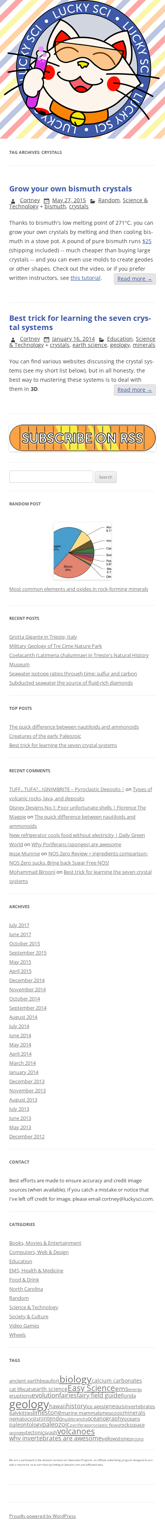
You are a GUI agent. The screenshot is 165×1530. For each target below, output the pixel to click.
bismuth (55, 206)
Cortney (30, 200)
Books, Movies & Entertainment (45, 1242)
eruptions (20, 1395)
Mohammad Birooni (32, 871)
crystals (79, 206)
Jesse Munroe (24, 853)
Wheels (17, 1334)
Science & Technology (33, 1307)
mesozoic (112, 1412)
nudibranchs (74, 1419)
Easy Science (91, 1387)
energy (135, 1389)
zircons (136, 1439)
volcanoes (76, 1431)
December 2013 (27, 1081)
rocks (125, 1424)
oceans (132, 1418)
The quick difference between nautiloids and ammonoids (74, 726)
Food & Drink (24, 1279)
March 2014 (22, 1062)
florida (128, 1395)
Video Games (24, 1325)
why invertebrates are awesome (55, 1438)
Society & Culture (28, 1316)
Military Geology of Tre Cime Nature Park (55, 645)
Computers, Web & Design (39, 1252)
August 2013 (23, 1099)
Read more (134, 278)
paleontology (25, 1424)
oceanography (105, 1418)
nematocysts (24, 1418)
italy (14, 1412)
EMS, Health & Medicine (36, 1270)
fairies (68, 1395)
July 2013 (19, 1108)
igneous (114, 1406)
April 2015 (20, 971)
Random (109, 200)
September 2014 (27, 1007)
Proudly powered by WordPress (42, 1516)
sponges (17, 1432)
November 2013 (27, 1090)
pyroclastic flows (102, 1425)
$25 (147, 241)
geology (120, 344)
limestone (47, 1412)
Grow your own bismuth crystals (70, 188)
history (76, 1406)
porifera (78, 1425)
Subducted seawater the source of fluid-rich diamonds (71, 682)
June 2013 (20, 1118)
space (138, 1424)
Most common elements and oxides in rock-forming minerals (78, 588)
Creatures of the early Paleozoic (45, 735)
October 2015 (24, 943)
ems (121, 1388)
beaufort (49, 1380)
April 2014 (20, 1053)
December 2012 (27, 1136)
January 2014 (23, 1072)
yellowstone (115, 1438)
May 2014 (20, 1044)
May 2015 (20, 961)
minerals (144, 344)
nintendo (50, 1418)
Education (120, 338)
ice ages (95, 1406)
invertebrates (139, 1406)
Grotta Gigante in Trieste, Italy (43, 636)
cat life (16, 1389)
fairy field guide (99, 1395)
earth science (90, 344)
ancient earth (24, 1380)
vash (51, 1432)
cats (28, 1389)
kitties (26, 1412)
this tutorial (86, 277)
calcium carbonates (117, 1380)
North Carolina (26, 1288)
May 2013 (20, 1127)
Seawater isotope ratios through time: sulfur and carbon (73, 673)
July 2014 (19, 1026)
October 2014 (24, 998)
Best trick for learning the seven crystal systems (80, 322)
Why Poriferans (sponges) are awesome (76, 844)
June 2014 (20, 1035)
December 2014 (27, 980)
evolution (45, 1395)
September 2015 (27, 952)
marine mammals (81, 1412)
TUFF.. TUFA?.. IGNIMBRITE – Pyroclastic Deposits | (66, 789)
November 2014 (27, 989)
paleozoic (56, 1424)
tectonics (36, 1432)
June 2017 (20, 934)
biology (75, 1378)
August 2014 (23, 1016)
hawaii (57, 1406)
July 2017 (19, 925)
